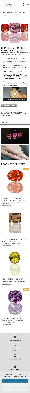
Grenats (22, 200)
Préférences (15, 389)
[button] (15, 94)
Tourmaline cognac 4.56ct (13, 239)
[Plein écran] (25, 99)
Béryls (22, 281)
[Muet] (22, 99)
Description (5, 122)
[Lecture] (5, 99)
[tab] (15, 123)
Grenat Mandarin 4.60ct (12, 198)
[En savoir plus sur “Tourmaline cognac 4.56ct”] (27, 239)
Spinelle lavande (13, 320)
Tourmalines (6, 243)
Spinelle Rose (6, 54)
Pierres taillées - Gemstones (16, 12)
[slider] (14, 99)
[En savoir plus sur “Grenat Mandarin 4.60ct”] (27, 198)
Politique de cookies (20, 376)
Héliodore (5, 283)
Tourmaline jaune (15, 243)
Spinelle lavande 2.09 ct (12, 318)
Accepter (15, 380)
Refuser (15, 385)
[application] (15, 94)
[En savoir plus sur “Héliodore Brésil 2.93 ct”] (27, 279)
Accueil (3, 12)
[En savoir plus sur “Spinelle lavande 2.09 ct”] (27, 318)
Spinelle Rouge (12, 14)
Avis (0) (3, 126)
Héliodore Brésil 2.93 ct (12, 279)
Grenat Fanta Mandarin (9, 202)
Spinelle (3, 14)
